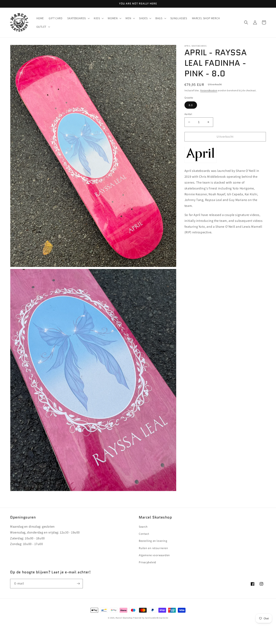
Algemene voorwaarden (154, 555)
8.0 (191, 105)
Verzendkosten (208, 90)
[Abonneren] (78, 583)
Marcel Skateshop (124, 617)
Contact (144, 534)
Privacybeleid (147, 562)
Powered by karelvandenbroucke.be (150, 617)
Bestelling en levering (153, 541)
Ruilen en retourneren (153, 548)
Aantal (188, 114)
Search (143, 526)
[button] (78, 18)
